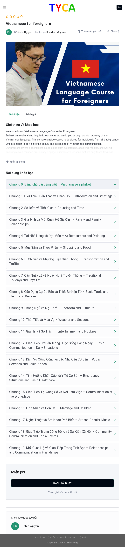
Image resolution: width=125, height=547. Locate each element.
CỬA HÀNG (84, 538)
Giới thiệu (14, 114)
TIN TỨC (72, 538)
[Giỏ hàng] (119, 7)
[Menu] (4, 7)
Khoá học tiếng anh (56, 32)
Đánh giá (31, 114)
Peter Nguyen (25, 32)
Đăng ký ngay (62, 483)
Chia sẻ (115, 31)
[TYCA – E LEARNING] (62, 7)
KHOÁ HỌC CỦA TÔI (45, 538)
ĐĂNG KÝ (61, 538)
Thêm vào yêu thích (92, 31)
